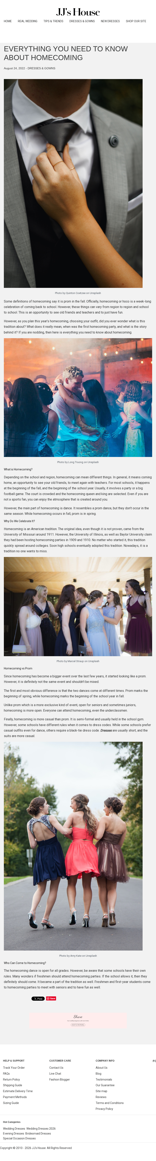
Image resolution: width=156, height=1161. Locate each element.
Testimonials (104, 1079)
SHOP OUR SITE (136, 21)
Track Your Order (14, 1067)
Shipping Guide (12, 1085)
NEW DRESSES (110, 21)
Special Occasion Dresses (19, 1138)
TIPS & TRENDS (53, 21)
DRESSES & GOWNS (82, 21)
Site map (101, 1091)
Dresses (106, 730)
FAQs (6, 1073)
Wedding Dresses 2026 (41, 1128)
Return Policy (11, 1079)
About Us (101, 1067)
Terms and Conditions (110, 1103)
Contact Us (56, 1067)
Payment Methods (15, 1097)
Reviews (101, 1097)
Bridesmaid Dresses (38, 1133)
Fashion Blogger (59, 1079)
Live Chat (55, 1073)
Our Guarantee (105, 1085)
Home (8, 21)
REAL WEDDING (27, 21)
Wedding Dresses (14, 1128)
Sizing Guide (11, 1103)
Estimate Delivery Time (18, 1091)
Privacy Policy (104, 1108)
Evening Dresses (13, 1133)
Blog (98, 1073)
